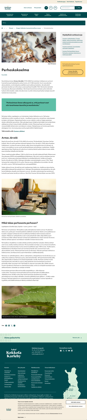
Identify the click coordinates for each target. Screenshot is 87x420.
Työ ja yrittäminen (48, 15)
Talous (33, 384)
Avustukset (48, 383)
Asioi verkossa (28, 7)
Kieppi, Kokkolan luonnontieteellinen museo (28, 28)
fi (47, 8)
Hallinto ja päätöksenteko (63, 15)
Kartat (46, 381)
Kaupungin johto (49, 371)
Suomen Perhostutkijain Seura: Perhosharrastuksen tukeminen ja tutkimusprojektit (72, 53)
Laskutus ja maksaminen (21, 376)
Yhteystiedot (37, 7)
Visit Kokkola (70, 1)
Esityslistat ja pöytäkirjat (34, 371)
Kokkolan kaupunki (78, 15)
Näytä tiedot (21, 417)
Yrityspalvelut (8, 384)
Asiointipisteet (21, 371)
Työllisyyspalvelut (9, 382)
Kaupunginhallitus (36, 376)
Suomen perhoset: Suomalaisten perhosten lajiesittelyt (71, 47)
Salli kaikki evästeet (75, 402)
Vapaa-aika (36, 15)
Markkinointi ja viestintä (22, 382)
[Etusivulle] (8, 8)
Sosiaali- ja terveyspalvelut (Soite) (8, 378)
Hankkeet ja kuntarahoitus (21, 385)
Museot (11, 28)
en (56, 8)
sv (51, 8)
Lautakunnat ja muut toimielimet (35, 379)
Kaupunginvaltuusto (36, 374)
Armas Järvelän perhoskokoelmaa (73, 72)
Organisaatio (48, 373)
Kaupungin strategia (37, 382)
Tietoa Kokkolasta (50, 379)
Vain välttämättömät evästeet (75, 406)
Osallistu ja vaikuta (36, 387)
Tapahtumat (78, 1)
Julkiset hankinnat (23, 379)
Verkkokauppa (61, 1)
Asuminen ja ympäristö (9, 15)
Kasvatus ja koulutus (24, 15)
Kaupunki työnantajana (48, 376)
